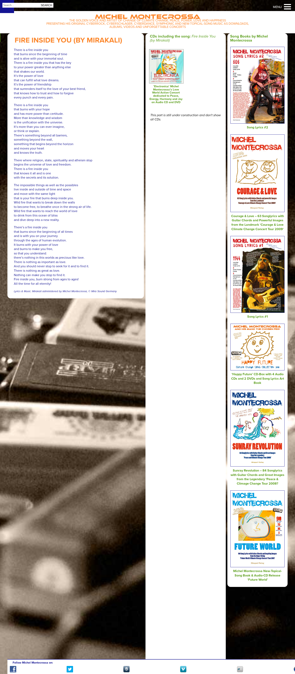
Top (287, 659)
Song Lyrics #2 (257, 127)
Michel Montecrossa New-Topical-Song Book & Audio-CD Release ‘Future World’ (257, 575)
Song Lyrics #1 (257, 317)
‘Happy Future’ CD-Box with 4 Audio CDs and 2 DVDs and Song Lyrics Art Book (257, 378)
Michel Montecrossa (147, 15)
